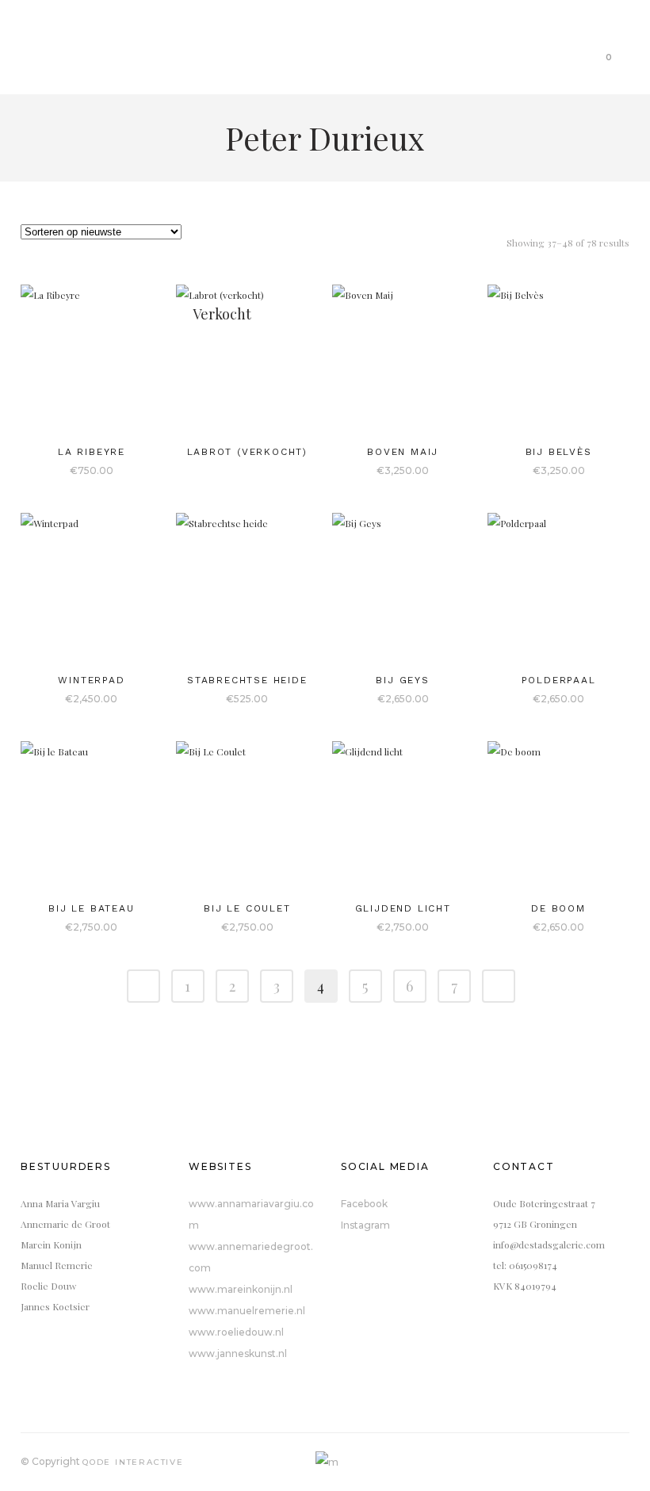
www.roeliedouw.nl (236, 1332)
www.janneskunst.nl (238, 1353)
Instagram (365, 1225)
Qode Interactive (133, 1462)
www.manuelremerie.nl (247, 1311)
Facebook (364, 1204)
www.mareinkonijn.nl (240, 1289)
